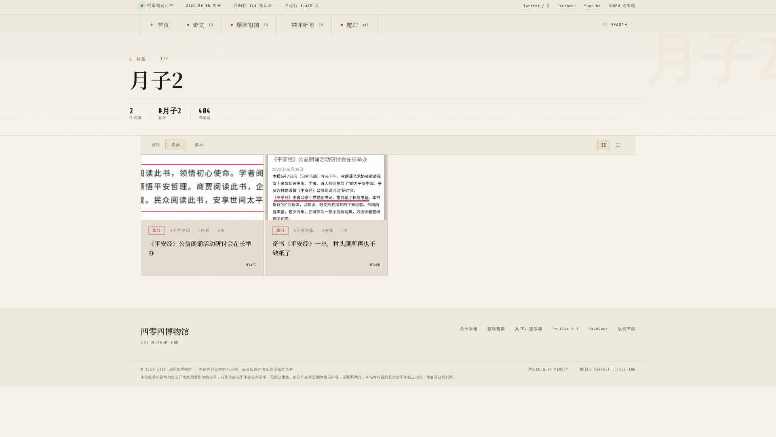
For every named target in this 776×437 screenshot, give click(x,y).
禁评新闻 (307, 25)
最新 (175, 144)
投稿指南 (496, 329)
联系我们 (354, 377)
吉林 (205, 230)
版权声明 (626, 329)
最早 (199, 144)
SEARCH (619, 25)
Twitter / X (536, 6)
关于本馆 (469, 329)
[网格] (603, 145)
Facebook (566, 6)
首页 (163, 25)
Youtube (592, 6)
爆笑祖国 (252, 25)
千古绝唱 (181, 230)
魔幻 (357, 25)
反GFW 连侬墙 (622, 5)
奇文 (203, 25)
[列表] (618, 145)
